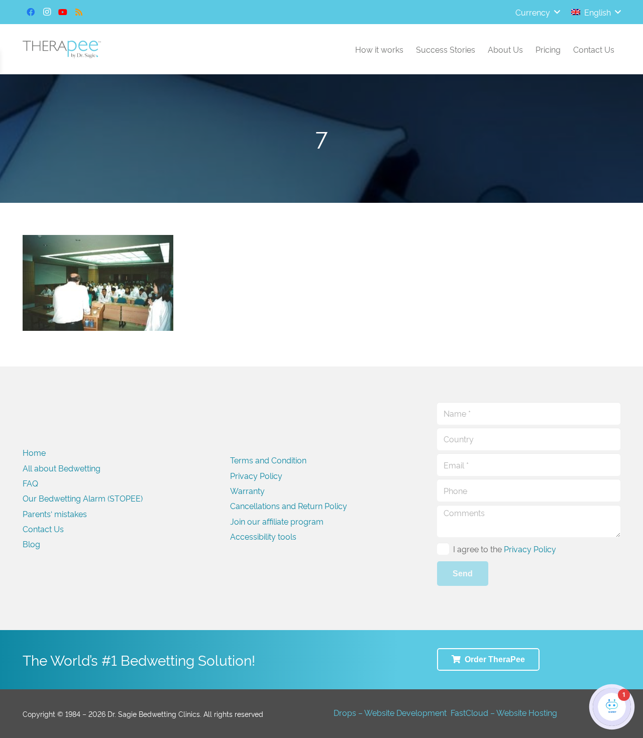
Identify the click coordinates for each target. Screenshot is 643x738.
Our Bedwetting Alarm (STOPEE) (83, 498)
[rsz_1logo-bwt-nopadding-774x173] (62, 49)
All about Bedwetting (61, 467)
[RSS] (79, 12)
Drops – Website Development (390, 712)
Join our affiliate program (277, 521)
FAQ (30, 482)
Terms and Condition (268, 459)
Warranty (247, 490)
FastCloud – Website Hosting (504, 712)
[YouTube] (63, 12)
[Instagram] (47, 12)
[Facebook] (31, 12)
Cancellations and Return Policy (288, 505)
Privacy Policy (256, 475)
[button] (537, 12)
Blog (31, 543)
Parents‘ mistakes (55, 513)
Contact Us (43, 528)
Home (34, 452)
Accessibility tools (263, 536)
